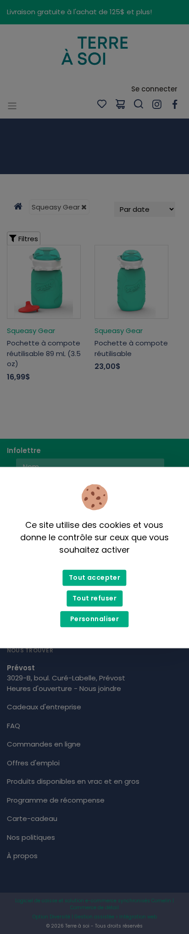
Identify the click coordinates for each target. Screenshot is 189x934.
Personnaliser (94, 618)
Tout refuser (94, 598)
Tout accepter (94, 577)
